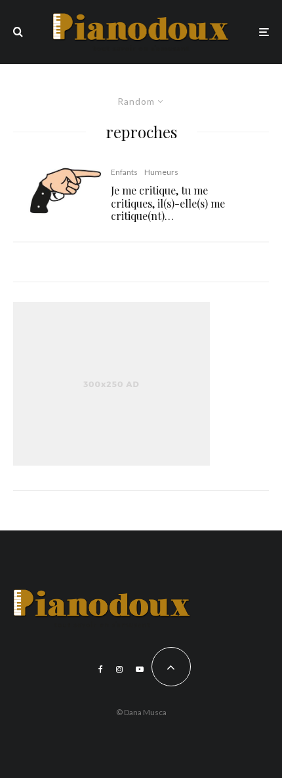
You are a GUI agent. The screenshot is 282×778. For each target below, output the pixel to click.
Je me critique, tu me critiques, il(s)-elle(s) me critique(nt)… (168, 203)
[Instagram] (119, 669)
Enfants (124, 172)
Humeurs (161, 172)
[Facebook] (101, 669)
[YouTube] (139, 669)
